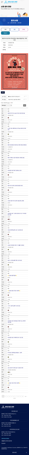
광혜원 (23, 29)
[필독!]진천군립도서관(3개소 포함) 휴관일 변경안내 (17, 145)
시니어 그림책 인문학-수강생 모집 (14, 305)
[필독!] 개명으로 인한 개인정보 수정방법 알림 (16, 157)
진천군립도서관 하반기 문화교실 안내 (14, 170)
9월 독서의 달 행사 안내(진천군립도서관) (15, 185)
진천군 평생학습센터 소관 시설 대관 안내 (15, 230)
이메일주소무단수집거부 (6, 440)
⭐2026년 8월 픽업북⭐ (12, 275)
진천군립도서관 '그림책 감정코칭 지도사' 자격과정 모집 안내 (17, 214)
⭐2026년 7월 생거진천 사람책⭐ (14, 383)
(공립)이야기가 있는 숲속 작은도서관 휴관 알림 (16, 113)
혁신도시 (5, 33)
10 (22, 396)
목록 (3, 92)
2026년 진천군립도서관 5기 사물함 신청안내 (16, 245)
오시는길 (3, 443)
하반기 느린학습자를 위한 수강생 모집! (15, 260)
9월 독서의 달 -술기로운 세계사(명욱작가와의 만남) (15, 99)
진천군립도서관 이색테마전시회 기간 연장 (15, 337)
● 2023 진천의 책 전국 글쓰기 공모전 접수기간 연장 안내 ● (15, 96)
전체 (5, 29)
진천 (14, 29)
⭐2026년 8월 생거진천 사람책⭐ (14, 290)
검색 (24, 105)
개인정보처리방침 (5, 438)
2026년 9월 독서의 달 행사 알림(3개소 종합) (16, 200)
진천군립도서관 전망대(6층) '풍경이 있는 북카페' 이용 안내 (17, 321)
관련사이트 (14, 452)
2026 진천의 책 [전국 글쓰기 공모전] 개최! (15, 367)
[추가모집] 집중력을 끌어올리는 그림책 (15, 352)
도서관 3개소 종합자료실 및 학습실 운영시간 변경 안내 (17, 129)
